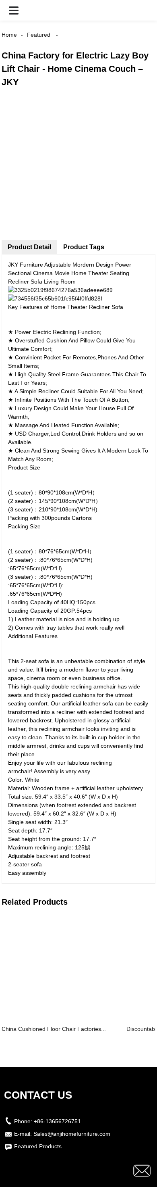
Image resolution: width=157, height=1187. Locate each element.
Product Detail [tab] (29, 247)
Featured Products (38, 1146)
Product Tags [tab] (83, 247)
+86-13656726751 (57, 1121)
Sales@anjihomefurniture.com (71, 1134)
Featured (38, 34)
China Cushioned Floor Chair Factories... (54, 1029)
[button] (14, 10)
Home (9, 34)
